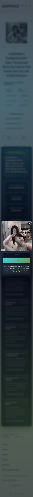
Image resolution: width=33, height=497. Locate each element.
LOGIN (16, 255)
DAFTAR (16, 260)
